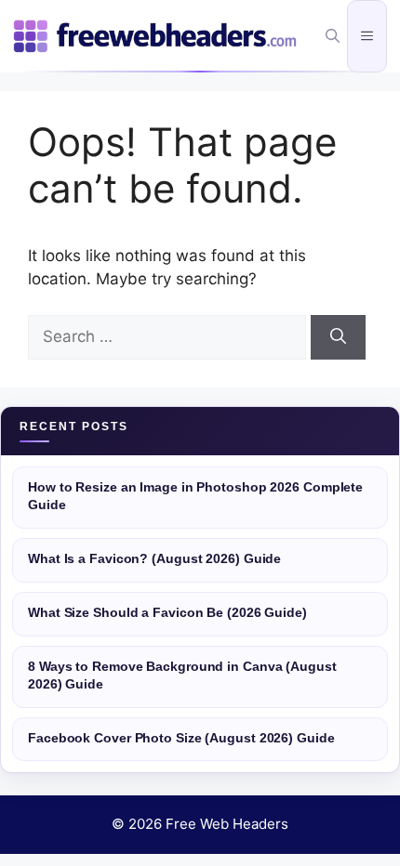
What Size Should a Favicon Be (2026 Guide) (167, 613)
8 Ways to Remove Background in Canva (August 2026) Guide (182, 675)
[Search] (338, 337)
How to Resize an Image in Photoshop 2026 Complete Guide (195, 496)
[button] (332, 36)
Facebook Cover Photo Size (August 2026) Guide (181, 738)
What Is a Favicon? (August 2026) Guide (154, 559)
